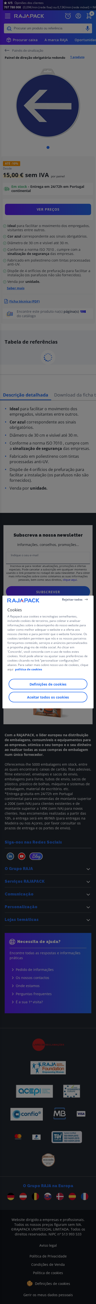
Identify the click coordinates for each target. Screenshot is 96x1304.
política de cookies (28, 669)
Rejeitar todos (72, 599)
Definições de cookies (48, 684)
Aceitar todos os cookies (48, 697)
